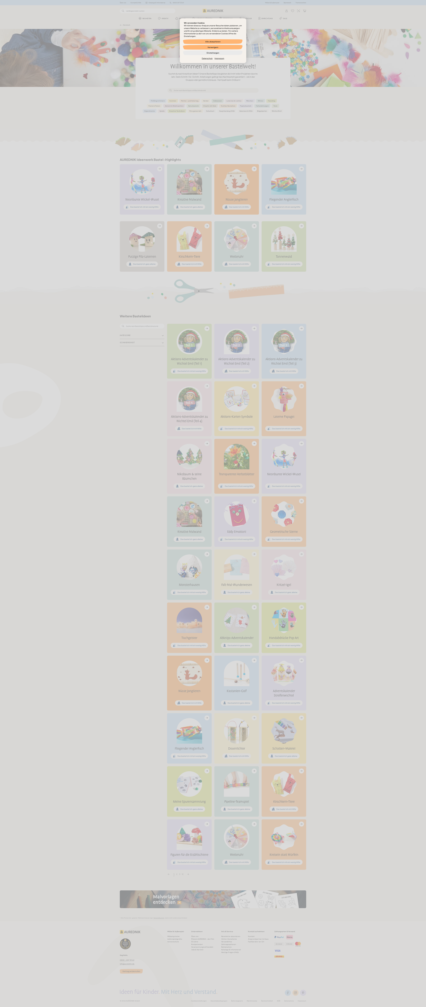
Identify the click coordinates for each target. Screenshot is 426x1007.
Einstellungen (213, 53)
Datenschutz (207, 58)
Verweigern (213, 47)
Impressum (219, 58)
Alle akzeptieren (213, 41)
